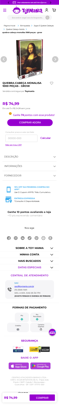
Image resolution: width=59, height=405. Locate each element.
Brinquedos (25, 26)
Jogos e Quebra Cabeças (44, 26)
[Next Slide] (50, 2)
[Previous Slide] (9, 2)
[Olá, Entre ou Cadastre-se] (47, 10)
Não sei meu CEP (13, 145)
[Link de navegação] (27, 10)
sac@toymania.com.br (24, 286)
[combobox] (29, 17)
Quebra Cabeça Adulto (15, 29)
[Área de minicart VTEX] (55, 10)
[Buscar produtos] (47, 18)
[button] (29, 157)
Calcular (45, 138)
